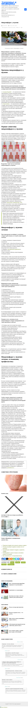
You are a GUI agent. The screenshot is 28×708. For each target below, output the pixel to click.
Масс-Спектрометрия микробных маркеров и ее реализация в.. (17, 584)
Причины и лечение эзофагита (7, 679)
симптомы (4, 564)
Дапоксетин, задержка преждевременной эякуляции (14, 688)
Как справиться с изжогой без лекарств (12, 652)
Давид (6, 686)
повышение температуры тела (14, 202)
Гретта (6, 668)
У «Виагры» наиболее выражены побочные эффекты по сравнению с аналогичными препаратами (11, 662)
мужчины (17, 562)
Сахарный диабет (7, 92)
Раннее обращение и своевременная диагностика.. (10, 539)
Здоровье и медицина (8, 2)
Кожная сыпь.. (5, 493)
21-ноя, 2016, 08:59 (13, 25)
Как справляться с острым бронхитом (12, 555)
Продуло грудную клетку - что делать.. (16, 613)
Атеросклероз (6, 103)
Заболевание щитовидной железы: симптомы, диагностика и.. (17, 625)
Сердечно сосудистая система (9, 27)
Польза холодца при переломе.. (16, 607)
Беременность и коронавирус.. (16, 590)
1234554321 (4, 25)
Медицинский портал (15, 560)
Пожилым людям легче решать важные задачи (14, 545)
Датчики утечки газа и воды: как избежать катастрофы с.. (12, 515)
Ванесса (18, 641)
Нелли (6, 650)
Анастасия (18, 677)
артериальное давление (14, 249)
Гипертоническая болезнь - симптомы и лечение (14, 670)
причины (23, 562)
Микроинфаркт (11, 564)
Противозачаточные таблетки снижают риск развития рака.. (16, 596)
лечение (12, 562)
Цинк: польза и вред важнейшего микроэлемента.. (16, 619)
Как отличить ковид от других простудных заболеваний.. (16, 631)
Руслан (19, 659)
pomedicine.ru (10, 467)
